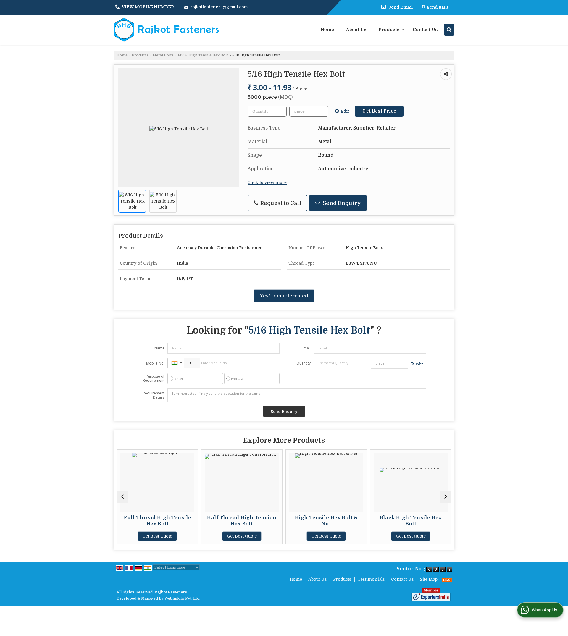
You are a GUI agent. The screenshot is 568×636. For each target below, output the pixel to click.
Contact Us (425, 29)
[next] (445, 497)
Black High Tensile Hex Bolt (410, 520)
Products (389, 29)
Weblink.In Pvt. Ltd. (182, 598)
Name (159, 348)
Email (306, 348)
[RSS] (447, 579)
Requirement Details (153, 395)
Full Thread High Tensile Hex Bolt (156, 520)
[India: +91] (175, 363)
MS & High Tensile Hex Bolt (203, 55)
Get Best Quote (156, 536)
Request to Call (280, 203)
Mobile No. (155, 363)
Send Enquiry (341, 203)
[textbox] (308, 111)
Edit (344, 111)
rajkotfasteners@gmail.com (219, 6)
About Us (356, 29)
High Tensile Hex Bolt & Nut (325, 520)
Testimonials (371, 579)
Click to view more (267, 182)
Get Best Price (379, 111)
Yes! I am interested (284, 296)
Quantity (303, 363)
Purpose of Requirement (153, 378)
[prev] (122, 497)
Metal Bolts (163, 55)
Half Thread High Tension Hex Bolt (241, 520)
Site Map (429, 579)
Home (327, 29)
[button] (148, 7)
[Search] (449, 30)
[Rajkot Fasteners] (166, 30)
